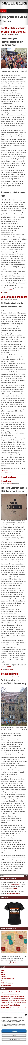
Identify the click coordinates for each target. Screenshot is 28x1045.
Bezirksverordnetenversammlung (12, 996)
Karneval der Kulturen (10, 1012)
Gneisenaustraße (22, 1007)
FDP (20, 1002)
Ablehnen (14, 1035)
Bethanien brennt (10, 673)
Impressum (23, 1042)
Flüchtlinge (24, 1002)
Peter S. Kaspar (15, 34)
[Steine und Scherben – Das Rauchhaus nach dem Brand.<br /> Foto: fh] (14, 706)
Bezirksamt (19, 992)
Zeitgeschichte (6, 985)
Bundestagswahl (4, 998)
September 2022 (7, 290)
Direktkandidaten (7, 1002)
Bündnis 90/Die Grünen (6, 1000)
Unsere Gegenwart (7, 978)
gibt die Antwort (14, 963)
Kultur (3, 972)
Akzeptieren (14, 1031)
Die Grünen (22, 1000)
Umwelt (3, 976)
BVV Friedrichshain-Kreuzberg (18, 998)
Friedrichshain (4, 1005)
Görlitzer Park (7, 1010)
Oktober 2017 (6, 667)
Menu (3, 11)
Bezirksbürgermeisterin (6, 994)
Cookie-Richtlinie (6, 1042)
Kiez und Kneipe (18, 1012)
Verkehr (3, 981)
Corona (17, 1000)
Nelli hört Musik (9, 472)
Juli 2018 (4, 470)
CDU (13, 1000)
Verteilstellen (15, 884)
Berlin (7, 873)
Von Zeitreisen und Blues (14, 297)
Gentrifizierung (13, 1007)
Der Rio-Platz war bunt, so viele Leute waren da (13, 30)
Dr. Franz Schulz (15, 1002)
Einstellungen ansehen (14, 1039)
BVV (10, 998)
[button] (26, 1014)
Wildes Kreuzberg (7, 983)
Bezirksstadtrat (15, 994)
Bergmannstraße (4, 992)
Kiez (7, 292)
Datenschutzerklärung (15, 1042)
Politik (3, 974)
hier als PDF (13, 889)
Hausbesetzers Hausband (8, 479)
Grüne (2, 1010)
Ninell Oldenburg (13, 299)
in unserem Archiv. (13, 893)
